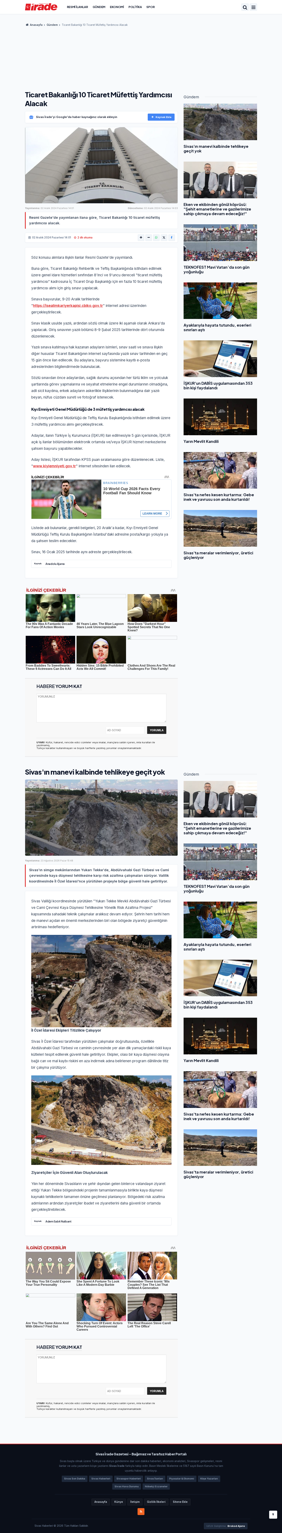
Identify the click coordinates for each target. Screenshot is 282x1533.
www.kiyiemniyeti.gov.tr (54, 466)
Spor (150, 7)
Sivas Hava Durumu (127, 1486)
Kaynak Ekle (164, 117)
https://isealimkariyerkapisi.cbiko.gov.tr (68, 305)
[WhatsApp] (156, 237)
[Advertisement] (141, 57)
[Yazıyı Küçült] (148, 237)
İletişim (135, 1501)
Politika (135, 7)
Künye (118, 1501)
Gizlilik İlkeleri (156, 1501)
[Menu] (253, 7)
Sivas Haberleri (100, 1478)
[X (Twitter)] (164, 237)
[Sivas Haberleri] (41, 7)
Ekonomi (117, 7)
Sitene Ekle (180, 1501)
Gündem (99, 7)
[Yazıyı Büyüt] (141, 237)
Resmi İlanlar (77, 7)
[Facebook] (171, 237)
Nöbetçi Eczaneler (156, 1486)
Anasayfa (36, 24)
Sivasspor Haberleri (128, 1478)
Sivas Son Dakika (74, 1478)
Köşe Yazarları (209, 1478)
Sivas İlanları (155, 1478)
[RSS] (141, 1511)
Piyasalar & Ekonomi (181, 1478)
